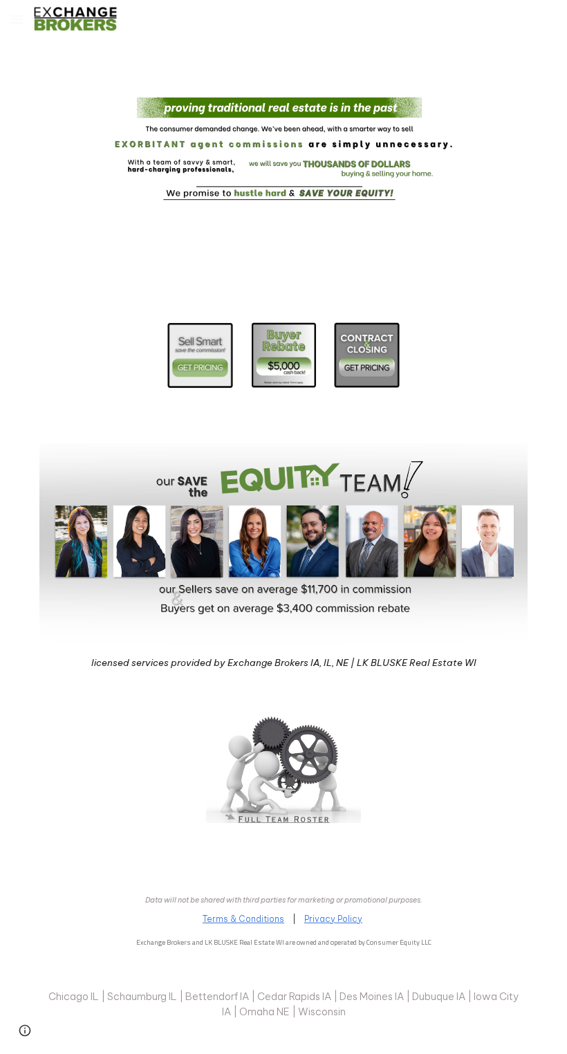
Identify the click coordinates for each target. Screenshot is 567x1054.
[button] (16, 19)
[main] (283, 662)
